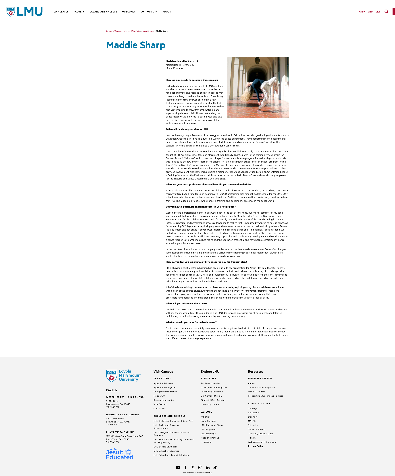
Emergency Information (165, 391)
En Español (253, 412)
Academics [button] (61, 11)
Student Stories (147, 30)
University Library (210, 404)
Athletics (205, 416)
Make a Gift (159, 395)
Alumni (251, 383)
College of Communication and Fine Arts (123, 30)
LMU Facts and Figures (212, 424)
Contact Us (159, 408)
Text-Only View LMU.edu (260, 433)
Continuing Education (212, 391)
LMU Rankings (208, 433)
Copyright (253, 408)
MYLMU (252, 420)
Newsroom (206, 441)
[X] (193, 467)
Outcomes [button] (129, 11)
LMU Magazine (208, 429)
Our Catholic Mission (211, 395)
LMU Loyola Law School (166, 446)
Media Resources (256, 391)
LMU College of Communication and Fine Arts (172, 434)
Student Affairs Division (213, 399)
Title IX (252, 437)
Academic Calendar (210, 383)
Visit (370, 11)
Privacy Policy (255, 446)
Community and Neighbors (261, 387)
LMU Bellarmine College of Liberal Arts (173, 420)
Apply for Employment (165, 387)
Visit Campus (160, 404)
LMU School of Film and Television (171, 454)
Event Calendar (208, 420)
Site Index (253, 424)
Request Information (164, 399)
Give (378, 11)
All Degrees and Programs (214, 387)
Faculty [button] (79, 11)
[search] (386, 11)
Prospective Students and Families (265, 395)
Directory (253, 416)
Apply (362, 11)
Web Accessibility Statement (262, 441)
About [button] (167, 11)
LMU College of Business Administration (166, 426)
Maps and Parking (210, 437)
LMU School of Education (167, 450)
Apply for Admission (164, 383)
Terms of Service (256, 429)
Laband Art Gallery (103, 11)
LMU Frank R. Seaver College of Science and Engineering (174, 441)
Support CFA (149, 11)
